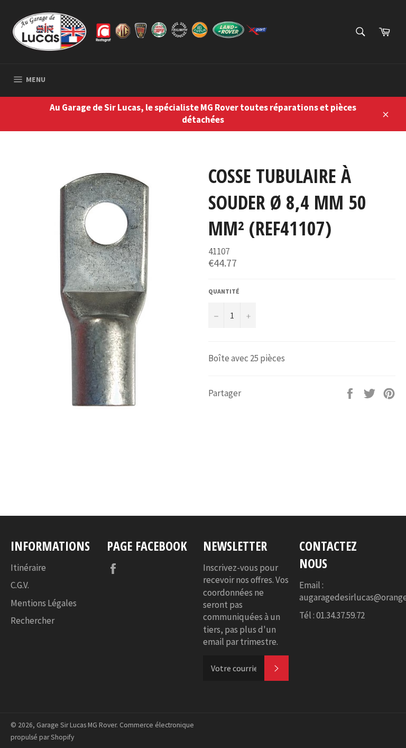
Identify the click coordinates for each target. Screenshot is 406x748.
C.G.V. (20, 585)
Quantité (223, 291)
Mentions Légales (44, 603)
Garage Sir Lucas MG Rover (76, 724)
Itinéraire (28, 567)
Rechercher (32, 620)
